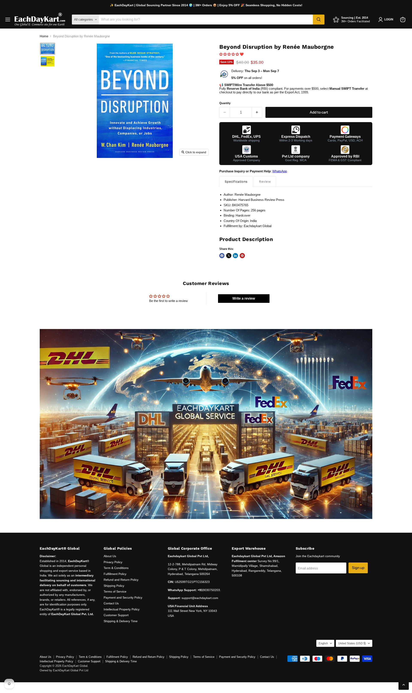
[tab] (236, 181)
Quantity (224, 103)
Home (44, 36)
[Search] (318, 19)
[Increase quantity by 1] (257, 112)
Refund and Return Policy (121, 579)
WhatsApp (279, 171)
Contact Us (111, 603)
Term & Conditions (116, 568)
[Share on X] (228, 255)
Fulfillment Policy (115, 574)
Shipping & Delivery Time (121, 621)
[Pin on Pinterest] (242, 255)
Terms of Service (115, 591)
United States (352, 643)
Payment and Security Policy (123, 597)
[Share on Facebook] (221, 255)
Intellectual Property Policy (121, 609)
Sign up (358, 568)
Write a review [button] (243, 298)
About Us (110, 556)
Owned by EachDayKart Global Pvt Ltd (64, 670)
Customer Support (116, 615)
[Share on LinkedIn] (235, 255)
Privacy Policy (113, 562)
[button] (47, 48)
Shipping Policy (114, 585)
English (323, 643)
